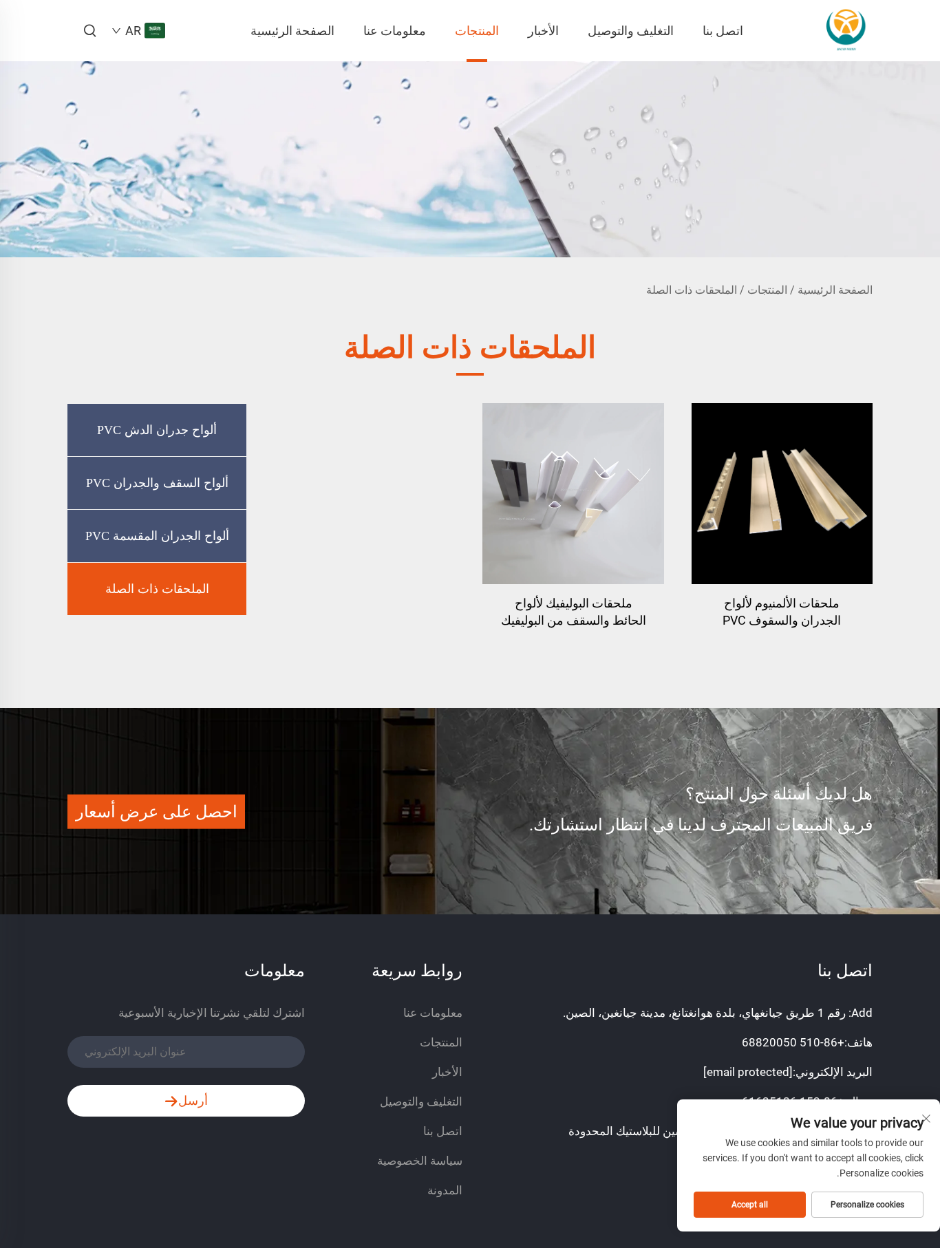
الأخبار (543, 30)
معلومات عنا (394, 30)
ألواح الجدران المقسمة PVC (157, 536)
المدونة (444, 1190)
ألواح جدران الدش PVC (157, 430)
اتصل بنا (723, 30)
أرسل (193, 1100)
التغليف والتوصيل (631, 30)
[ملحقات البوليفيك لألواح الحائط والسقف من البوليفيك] (572, 493)
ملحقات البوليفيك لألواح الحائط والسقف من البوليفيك (573, 611)
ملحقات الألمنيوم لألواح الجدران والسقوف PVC (782, 611)
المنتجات (477, 30)
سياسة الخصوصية (419, 1161)
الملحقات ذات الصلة (691, 290)
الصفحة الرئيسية (292, 30)
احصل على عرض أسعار (156, 811)
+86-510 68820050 (793, 1042)
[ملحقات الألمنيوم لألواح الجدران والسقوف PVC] (782, 493)
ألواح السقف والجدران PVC (157, 483)
